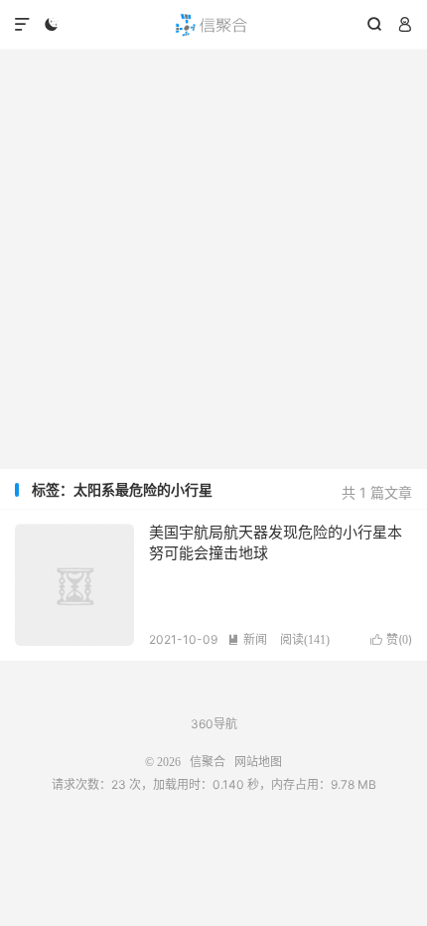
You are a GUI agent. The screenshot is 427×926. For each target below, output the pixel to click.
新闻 (247, 639)
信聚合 (213, 25)
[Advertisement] (213, 259)
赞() (391, 639)
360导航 (214, 723)
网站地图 (258, 762)
